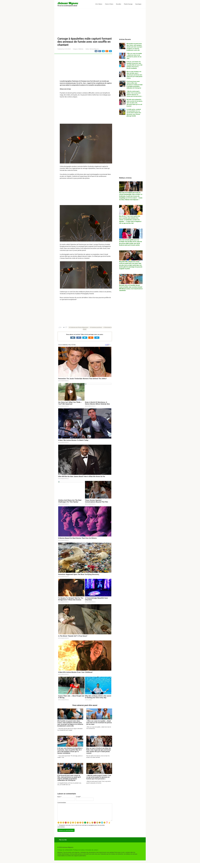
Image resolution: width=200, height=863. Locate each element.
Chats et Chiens (109, 4)
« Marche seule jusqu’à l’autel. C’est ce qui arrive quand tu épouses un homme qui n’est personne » (98, 777)
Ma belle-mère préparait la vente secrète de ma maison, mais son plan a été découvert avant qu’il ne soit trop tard (134, 103)
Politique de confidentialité (64, 850)
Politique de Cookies (79, 850)
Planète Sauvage (128, 4)
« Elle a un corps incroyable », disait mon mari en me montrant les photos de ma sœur (99, 722)
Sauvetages (138, 4)
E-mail (78, 796)
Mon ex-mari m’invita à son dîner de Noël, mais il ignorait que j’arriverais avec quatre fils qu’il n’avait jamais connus (98, 750)
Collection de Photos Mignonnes (79, 327)
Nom (59, 796)
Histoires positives (96, 327)
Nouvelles (118, 4)
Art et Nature (98, 4)
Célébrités (80, 49)
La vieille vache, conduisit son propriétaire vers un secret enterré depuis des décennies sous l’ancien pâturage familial (134, 113)
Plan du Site (63, 840)
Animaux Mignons (68, 3)
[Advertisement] (100, 21)
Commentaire (61, 802)
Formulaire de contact (92, 850)
